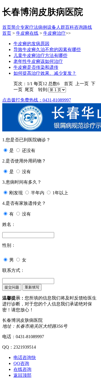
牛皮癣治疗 (54, 33)
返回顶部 (22, 375)
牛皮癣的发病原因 (31, 43)
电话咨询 (24, 357)
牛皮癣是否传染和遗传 (35, 67)
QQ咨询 (21, 363)
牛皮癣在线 (27, 33)
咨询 (78, 27)
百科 (69, 27)
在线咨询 (22, 369)
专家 (24, 27)
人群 (60, 27)
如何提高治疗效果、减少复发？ (44, 73)
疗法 (33, 27)
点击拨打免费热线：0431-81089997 (36, 100)
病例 (42, 27)
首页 (6, 27)
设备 (51, 27)
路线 (87, 27)
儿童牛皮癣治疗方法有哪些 (40, 55)
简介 (15, 27)
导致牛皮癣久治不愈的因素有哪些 (47, 49)
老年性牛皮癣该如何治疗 (38, 61)
